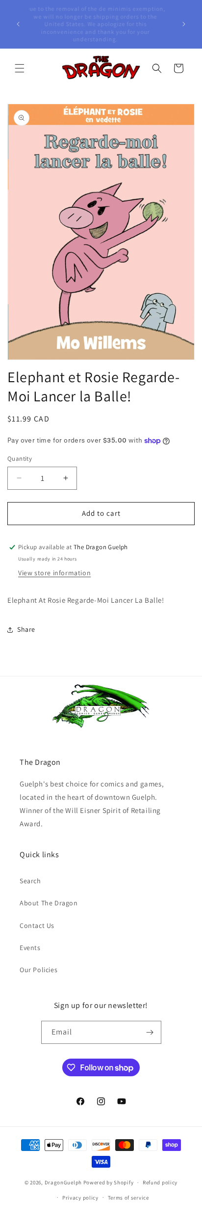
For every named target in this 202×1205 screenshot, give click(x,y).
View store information (54, 572)
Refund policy (160, 1182)
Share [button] (26, 629)
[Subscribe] (150, 1032)
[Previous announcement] (18, 24)
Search (30, 880)
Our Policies (38, 969)
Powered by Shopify (108, 1182)
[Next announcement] (184, 24)
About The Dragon (49, 902)
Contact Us (37, 925)
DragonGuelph (63, 1182)
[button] (19, 68)
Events (30, 947)
